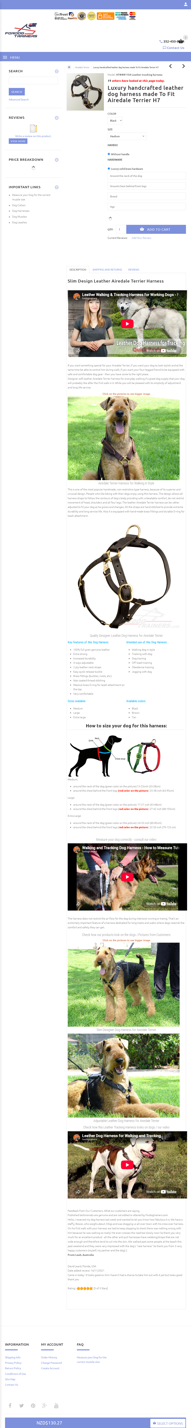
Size (110, 129)
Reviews (133, 269)
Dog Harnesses (20, 211)
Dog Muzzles (19, 216)
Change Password (51, 1362)
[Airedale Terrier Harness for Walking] (124, 984)
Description (78, 269)
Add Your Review (141, 238)
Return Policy (13, 1368)
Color (112, 113)
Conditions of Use (15, 1373)
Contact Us (175, 47)
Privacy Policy (13, 1362)
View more (18, 141)
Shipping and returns (107, 269)
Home (69, 67)
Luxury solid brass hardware (127, 168)
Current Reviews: (117, 238)
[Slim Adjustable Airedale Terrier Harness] (124, 438)
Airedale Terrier (82, 67)
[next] (183, 66)
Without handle (120, 154)
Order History (49, 1357)
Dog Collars (19, 205)
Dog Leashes (19, 222)
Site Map (10, 1379)
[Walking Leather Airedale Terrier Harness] (124, 1075)
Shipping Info (13, 1357)
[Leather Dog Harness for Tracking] (124, 576)
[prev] (170, 66)
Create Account (50, 1368)
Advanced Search (19, 99)
